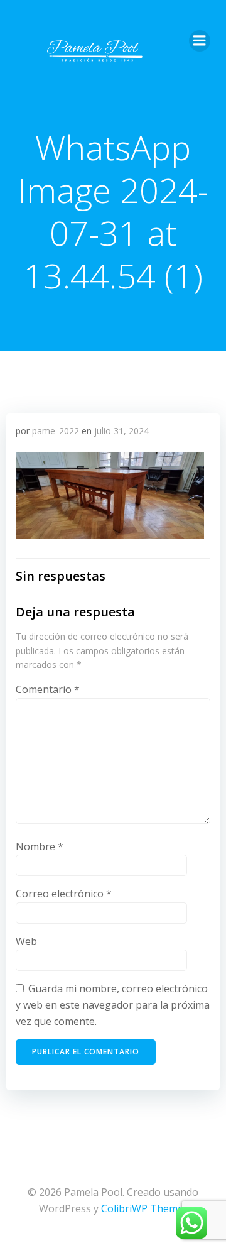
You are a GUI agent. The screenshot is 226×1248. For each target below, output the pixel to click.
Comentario (48, 689)
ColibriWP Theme (142, 1208)
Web (26, 941)
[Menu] (199, 41)
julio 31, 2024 (121, 431)
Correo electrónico (64, 893)
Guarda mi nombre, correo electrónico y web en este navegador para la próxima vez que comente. (113, 1004)
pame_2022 (55, 431)
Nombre (39, 846)
